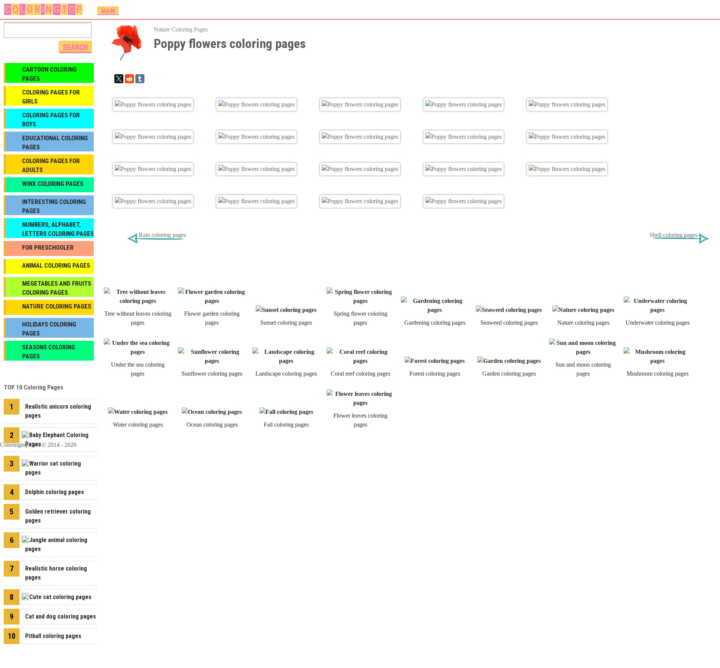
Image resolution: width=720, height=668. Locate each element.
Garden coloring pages (509, 373)
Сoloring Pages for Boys (51, 119)
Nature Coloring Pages (181, 29)
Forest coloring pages (435, 373)
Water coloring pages (138, 424)
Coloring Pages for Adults (51, 165)
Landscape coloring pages (286, 373)
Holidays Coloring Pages (49, 329)
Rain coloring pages (162, 235)
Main (108, 11)
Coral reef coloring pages (360, 373)
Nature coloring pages (583, 322)
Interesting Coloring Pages (54, 206)
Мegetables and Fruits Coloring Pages (56, 288)
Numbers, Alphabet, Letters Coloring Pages (58, 229)
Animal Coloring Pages (56, 265)
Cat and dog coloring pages (60, 616)
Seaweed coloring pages (509, 322)
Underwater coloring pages (658, 322)
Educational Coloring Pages (55, 142)
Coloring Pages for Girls (51, 96)
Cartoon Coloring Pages (49, 74)
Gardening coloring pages (434, 322)
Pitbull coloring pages (53, 636)
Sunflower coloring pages (212, 373)
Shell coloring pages (674, 235)
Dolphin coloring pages (54, 492)
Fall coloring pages (286, 424)
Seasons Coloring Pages (48, 351)
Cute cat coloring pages (60, 597)
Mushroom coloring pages (657, 373)
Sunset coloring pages (286, 322)
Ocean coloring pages (212, 424)
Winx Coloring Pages (52, 183)
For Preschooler (48, 247)
